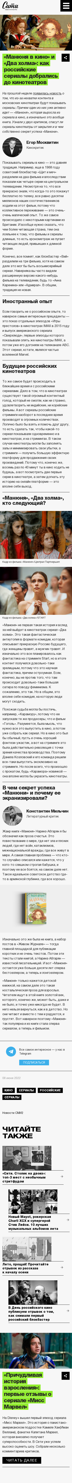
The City (10, 5)
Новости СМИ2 (12, 1112)
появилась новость (47, 93)
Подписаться (34, 1062)
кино (8, 1090)
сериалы (26, 1090)
